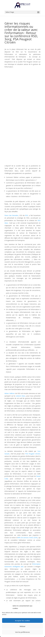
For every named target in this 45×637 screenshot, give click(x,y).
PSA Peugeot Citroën (32, 454)
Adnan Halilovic (9, 393)
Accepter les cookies (22, 620)
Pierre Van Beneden (11, 215)
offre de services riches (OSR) (27, 538)
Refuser (22, 626)
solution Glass (20, 396)
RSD (26, 215)
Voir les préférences (22, 632)
